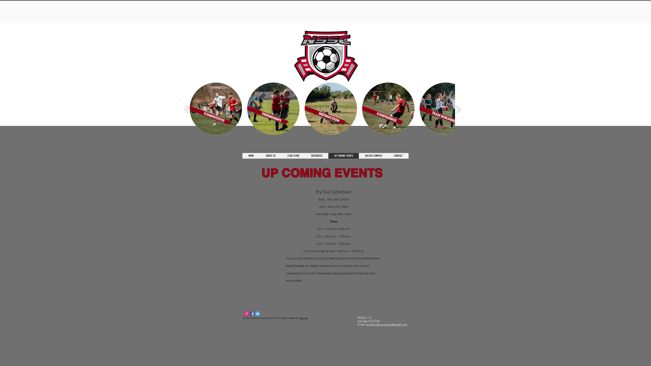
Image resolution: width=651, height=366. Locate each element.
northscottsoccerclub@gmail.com (386, 325)
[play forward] (458, 108)
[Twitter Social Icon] (257, 314)
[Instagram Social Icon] (247, 314)
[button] (216, 109)
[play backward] (187, 108)
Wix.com (304, 318)
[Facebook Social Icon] (252, 314)
